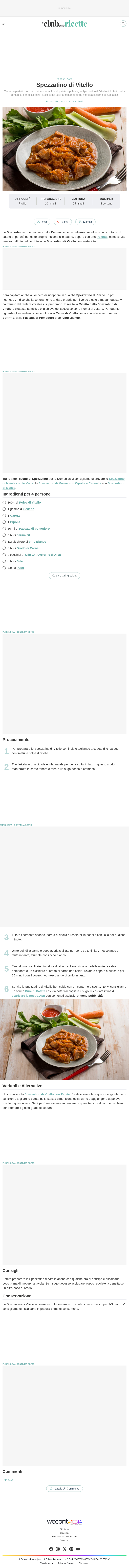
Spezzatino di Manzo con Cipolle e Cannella (69, 483)
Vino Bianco (37, 541)
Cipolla (15, 522)
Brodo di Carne (27, 548)
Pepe (20, 567)
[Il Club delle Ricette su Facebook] (51, 1550)
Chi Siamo (64, 1529)
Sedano (28, 509)
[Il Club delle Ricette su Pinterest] (71, 1550)
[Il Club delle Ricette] (64, 23)
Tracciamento (46, 1563)
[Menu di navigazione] (4, 23)
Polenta (102, 236)
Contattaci (64, 1540)
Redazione (64, 1533)
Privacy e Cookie (66, 1563)
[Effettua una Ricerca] (123, 23)
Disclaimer (84, 1563)
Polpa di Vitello (30, 502)
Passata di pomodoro (34, 528)
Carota (15, 515)
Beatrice (60, 101)
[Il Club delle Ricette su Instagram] (58, 1550)
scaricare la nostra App (28, 995)
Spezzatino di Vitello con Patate (47, 1094)
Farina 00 (23, 535)
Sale (20, 561)
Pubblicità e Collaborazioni (64, 1537)
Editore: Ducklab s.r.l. (55, 1559)
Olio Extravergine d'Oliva (43, 554)
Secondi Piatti (64, 79)
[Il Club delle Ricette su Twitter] (64, 1550)
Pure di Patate (35, 991)
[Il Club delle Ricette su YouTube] (78, 1550)
